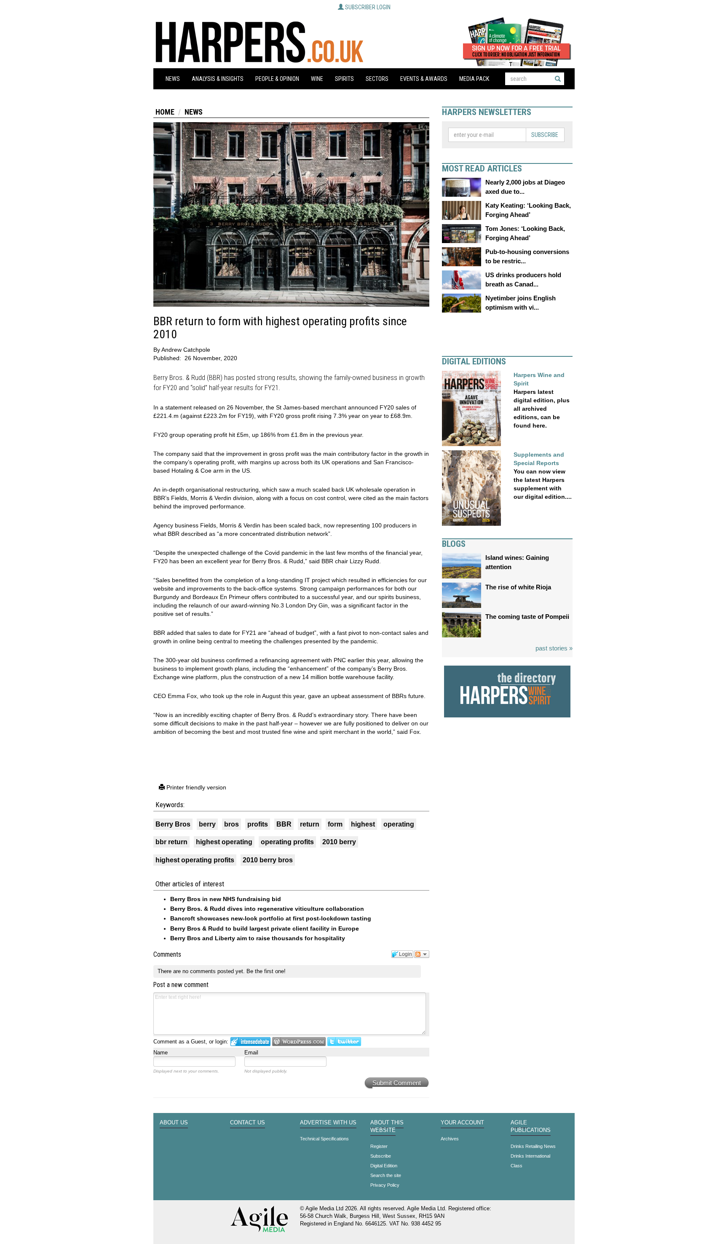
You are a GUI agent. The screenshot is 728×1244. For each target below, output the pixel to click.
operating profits (287, 841)
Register (379, 1146)
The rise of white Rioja (518, 587)
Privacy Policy (384, 1185)
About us (174, 1123)
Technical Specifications (324, 1138)
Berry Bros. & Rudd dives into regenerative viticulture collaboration (267, 908)
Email (251, 1052)
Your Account (462, 1123)
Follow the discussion (421, 954)
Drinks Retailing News (533, 1146)
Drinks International (530, 1155)
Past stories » (554, 648)
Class (516, 1165)
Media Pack (474, 78)
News (173, 78)
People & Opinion (277, 78)
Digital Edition (383, 1165)
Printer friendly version (195, 787)
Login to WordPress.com (299, 1041)
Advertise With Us (328, 1123)
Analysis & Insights (218, 78)
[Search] (557, 78)
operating (398, 824)
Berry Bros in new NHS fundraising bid (225, 899)
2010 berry (339, 841)
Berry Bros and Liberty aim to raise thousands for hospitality (257, 938)
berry (207, 824)
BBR (284, 824)
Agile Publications (531, 1126)
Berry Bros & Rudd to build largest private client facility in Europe (264, 928)
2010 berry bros (268, 860)
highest (363, 824)
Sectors (377, 78)
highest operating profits (194, 860)
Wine (317, 78)
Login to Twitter (344, 1041)
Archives (450, 1138)
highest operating (224, 841)
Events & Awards (423, 78)
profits (257, 824)
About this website (387, 1126)
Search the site (385, 1175)
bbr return (171, 841)
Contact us (247, 1123)
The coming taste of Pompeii (527, 616)
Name (160, 1052)
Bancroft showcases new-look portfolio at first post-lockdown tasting (270, 918)
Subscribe (544, 134)
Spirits (344, 78)
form (335, 824)
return (309, 824)
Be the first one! (266, 971)
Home (164, 111)
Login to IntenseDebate (250, 1041)
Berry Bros (172, 824)
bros (231, 824)
